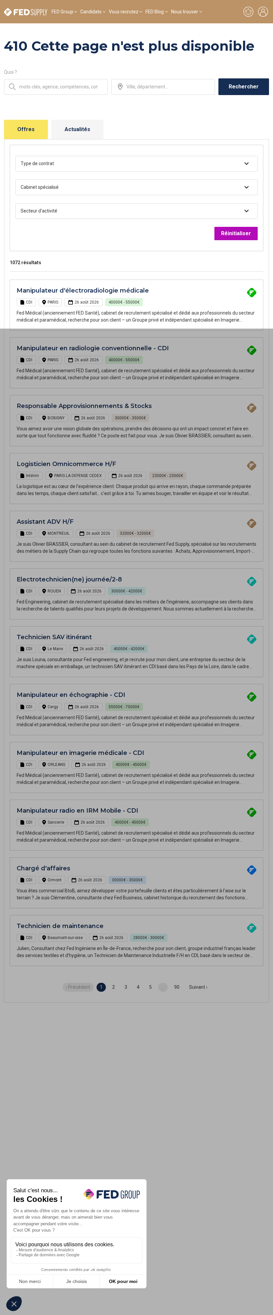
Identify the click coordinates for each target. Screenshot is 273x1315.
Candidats (91, 11)
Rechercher (244, 86)
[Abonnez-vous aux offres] (248, 12)
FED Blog (154, 11)
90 (176, 987)
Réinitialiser (236, 233)
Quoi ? (10, 72)
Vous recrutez (123, 11)
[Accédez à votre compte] (263, 12)
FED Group (62, 11)
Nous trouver (184, 11)
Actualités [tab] (77, 129)
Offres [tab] (26, 129)
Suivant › (198, 987)
